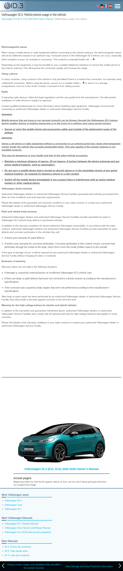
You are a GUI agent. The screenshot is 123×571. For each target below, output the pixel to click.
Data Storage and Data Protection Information (89, 566)
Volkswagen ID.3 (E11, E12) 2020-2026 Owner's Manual (27, 19)
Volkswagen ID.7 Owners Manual (21, 523)
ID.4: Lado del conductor (17, 555)
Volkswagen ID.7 (13, 509)
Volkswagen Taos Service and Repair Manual (27, 528)
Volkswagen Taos (13, 505)
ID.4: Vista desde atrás (16, 551)
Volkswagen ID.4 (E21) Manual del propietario (28, 532)
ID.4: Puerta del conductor (18, 546)
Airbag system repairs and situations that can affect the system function (34, 566)
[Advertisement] (61, 33)
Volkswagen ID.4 (13, 500)
